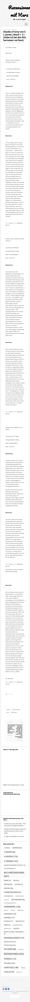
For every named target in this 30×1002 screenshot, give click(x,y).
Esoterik (19, 884)
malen (16, 928)
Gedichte (6, 899)
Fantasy (8, 888)
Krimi (7, 925)
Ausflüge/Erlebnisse (9, 868)
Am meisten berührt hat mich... (14, 865)
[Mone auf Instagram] (18, 996)
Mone (5, 42)
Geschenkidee (17, 900)
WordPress (15, 993)
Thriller (9, 972)
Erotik (7, 712)
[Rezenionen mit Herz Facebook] (12, 996)
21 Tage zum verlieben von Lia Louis (14, 836)
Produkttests (10, 942)
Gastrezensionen (19, 896)
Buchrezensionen (7, 29)
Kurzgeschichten (17, 925)
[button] (3, 989)
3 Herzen (9, 852)
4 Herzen (11, 856)
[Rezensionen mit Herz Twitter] (15, 996)
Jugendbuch (10, 914)
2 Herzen (16, 848)
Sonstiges (11, 967)
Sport (23, 967)
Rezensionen (14, 29)
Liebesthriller (7, 928)
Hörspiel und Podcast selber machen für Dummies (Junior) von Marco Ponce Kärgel (15, 831)
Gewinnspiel (12, 906)
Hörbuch (20, 910)
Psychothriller (10, 945)
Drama (7, 880)
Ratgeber (10, 949)
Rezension (21, 949)
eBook (16, 880)
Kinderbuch (9, 917)
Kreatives (20, 921)
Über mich (19, 972)
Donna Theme (19, 991)
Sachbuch (9, 963)
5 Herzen (8, 709)
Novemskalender (14, 938)
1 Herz (7, 848)
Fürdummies (8, 896)
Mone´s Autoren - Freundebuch (14, 933)
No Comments (18, 42)
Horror (13, 910)
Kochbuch (8, 921)
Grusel (6, 910)
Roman (10, 958)
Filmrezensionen (12, 892)
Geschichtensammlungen (10, 902)
